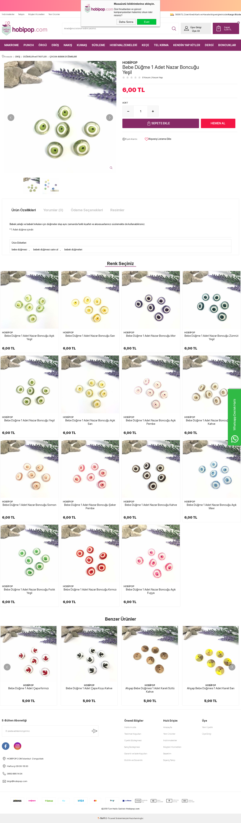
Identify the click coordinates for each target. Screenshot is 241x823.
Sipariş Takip (169, 760)
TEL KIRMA (161, 45)
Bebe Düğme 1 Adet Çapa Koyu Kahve (89, 688)
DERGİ (209, 45)
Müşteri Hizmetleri (36, 14)
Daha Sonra (126, 21)
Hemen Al (218, 123)
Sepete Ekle (160, 123)
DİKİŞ (55, 45)
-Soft (102, 818)
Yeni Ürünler (54, 14)
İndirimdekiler (8, 14)
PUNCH (29, 45)
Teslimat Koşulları (132, 734)
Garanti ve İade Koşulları (135, 753)
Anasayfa (167, 727)
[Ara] (174, 28)
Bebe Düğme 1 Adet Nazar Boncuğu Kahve (151, 505)
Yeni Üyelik (207, 727)
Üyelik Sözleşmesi (133, 740)
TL (227, 28)
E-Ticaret (110, 818)
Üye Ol (196, 31)
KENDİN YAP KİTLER (186, 45)
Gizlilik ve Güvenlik (133, 760)
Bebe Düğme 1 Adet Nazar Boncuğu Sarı (90, 335)
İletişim (21, 14)
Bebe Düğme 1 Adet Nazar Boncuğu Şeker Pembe (90, 506)
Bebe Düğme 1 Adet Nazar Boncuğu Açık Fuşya (151, 591)
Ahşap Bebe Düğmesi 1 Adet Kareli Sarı (210, 688)
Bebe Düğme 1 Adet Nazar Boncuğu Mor (151, 335)
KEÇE (145, 45)
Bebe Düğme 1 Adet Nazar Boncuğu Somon (29, 505)
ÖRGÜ (42, 45)
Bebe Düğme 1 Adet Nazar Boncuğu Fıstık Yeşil (29, 591)
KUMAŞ (82, 45)
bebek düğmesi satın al (45, 249)
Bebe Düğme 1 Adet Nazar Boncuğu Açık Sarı (90, 422)
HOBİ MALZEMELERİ (123, 45)
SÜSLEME (98, 45)
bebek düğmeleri (73, 249)
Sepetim (167, 753)
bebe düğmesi (19, 249)
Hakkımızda (130, 727)
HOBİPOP (7, 332)
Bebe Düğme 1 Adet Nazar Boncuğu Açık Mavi (211, 506)
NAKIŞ (68, 45)
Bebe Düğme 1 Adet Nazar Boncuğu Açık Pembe (151, 422)
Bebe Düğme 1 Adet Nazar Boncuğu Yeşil (29, 420)
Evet (146, 21)
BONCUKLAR (227, 45)
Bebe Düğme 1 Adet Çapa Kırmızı (28, 688)
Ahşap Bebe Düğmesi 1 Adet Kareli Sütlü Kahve (150, 690)
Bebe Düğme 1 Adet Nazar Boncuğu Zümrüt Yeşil (212, 337)
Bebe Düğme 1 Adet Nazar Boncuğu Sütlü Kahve (211, 422)
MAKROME (11, 45)
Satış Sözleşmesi (132, 747)
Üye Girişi (195, 27)
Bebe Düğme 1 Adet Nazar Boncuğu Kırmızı (90, 589)
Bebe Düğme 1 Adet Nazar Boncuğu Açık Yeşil (29, 337)
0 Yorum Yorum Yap (152, 77)
